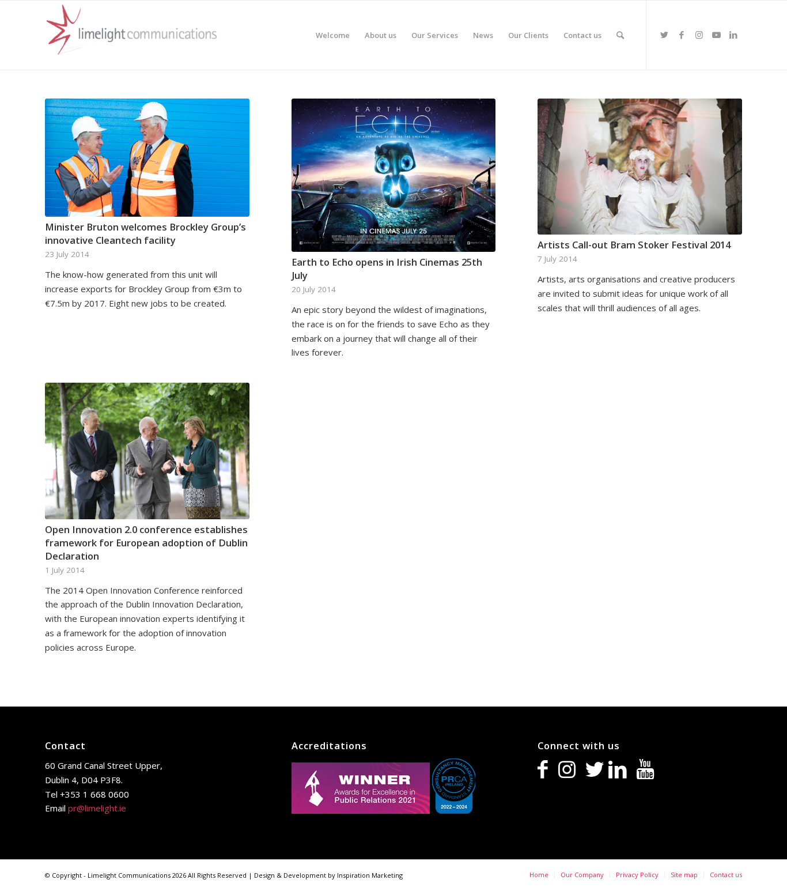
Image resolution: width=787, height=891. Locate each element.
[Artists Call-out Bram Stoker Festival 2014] (640, 167)
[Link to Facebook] (681, 34)
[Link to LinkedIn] (733, 34)
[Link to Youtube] (716, 34)
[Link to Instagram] (698, 34)
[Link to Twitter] (664, 34)
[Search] (620, 35)
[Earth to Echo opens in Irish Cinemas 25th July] (394, 175)
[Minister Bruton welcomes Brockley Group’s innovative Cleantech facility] (147, 158)
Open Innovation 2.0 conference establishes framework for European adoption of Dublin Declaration (146, 542)
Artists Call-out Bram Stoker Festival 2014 (634, 244)
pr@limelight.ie (97, 808)
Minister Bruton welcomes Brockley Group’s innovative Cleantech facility (145, 233)
